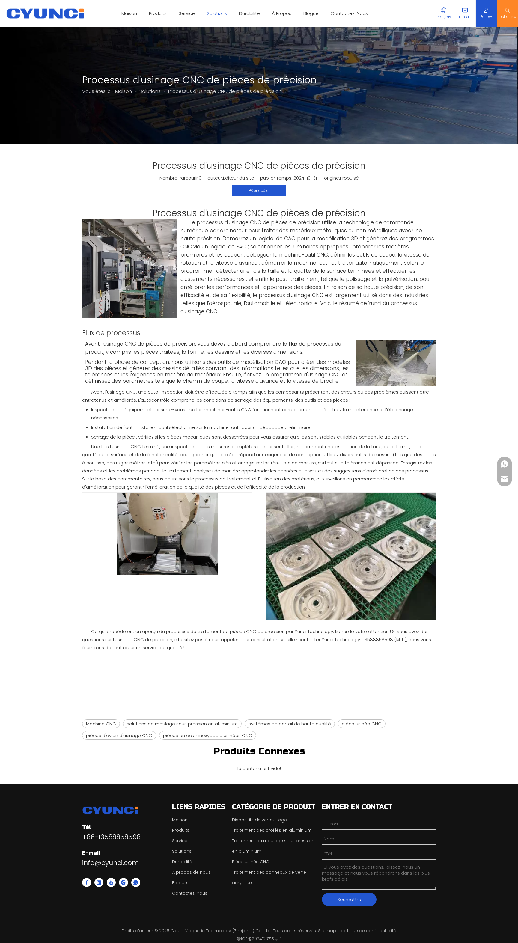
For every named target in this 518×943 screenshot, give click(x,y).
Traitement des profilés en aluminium (272, 830)
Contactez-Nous (349, 13)
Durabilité (249, 13)
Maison (129, 13)
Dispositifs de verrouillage (259, 820)
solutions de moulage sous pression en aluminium (182, 724)
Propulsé (349, 178)
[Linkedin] (98, 882)
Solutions (217, 13)
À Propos (281, 13)
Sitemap (327, 931)
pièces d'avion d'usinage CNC (119, 735)
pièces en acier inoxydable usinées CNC (207, 735)
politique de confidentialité (367, 931)
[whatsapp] (135, 882)
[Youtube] (111, 882)
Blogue (311, 13)
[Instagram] (123, 882)
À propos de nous (191, 872)
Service (187, 13)
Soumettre (349, 899)
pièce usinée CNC (362, 724)
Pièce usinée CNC (250, 862)
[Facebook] (86, 882)
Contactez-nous (189, 893)
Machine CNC (101, 724)
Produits (158, 13)
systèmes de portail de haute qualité (290, 724)
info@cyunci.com (110, 862)
